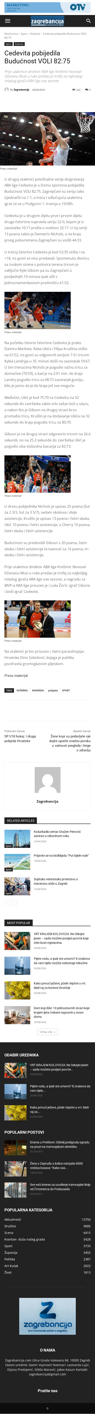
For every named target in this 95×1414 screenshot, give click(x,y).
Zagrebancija (21, 89)
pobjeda (53, 690)
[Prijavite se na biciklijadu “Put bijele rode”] (17, 863)
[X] (32, 101)
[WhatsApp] (53, 101)
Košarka (35, 34)
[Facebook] (22, 101)
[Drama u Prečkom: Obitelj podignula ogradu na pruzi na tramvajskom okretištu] (15, 1147)
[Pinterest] (43, 101)
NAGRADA (38, 690)
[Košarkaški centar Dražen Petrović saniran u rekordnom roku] (17, 839)
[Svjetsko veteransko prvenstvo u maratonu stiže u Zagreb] (17, 886)
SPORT (66, 690)
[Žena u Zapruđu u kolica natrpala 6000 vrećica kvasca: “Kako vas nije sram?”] (15, 1168)
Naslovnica (11, 34)
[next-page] (14, 902)
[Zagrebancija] (7, 89)
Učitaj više (46, 1032)
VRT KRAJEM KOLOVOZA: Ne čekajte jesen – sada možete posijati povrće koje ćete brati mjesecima (61, 938)
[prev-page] (7, 902)
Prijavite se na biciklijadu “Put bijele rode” (61, 855)
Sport (24, 34)
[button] (7, 21)
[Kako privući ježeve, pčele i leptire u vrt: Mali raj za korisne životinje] (17, 990)
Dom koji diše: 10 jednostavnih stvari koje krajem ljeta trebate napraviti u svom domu (61, 1012)
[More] (63, 101)
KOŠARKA (22, 690)
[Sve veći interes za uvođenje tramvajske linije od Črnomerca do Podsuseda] (15, 1190)
